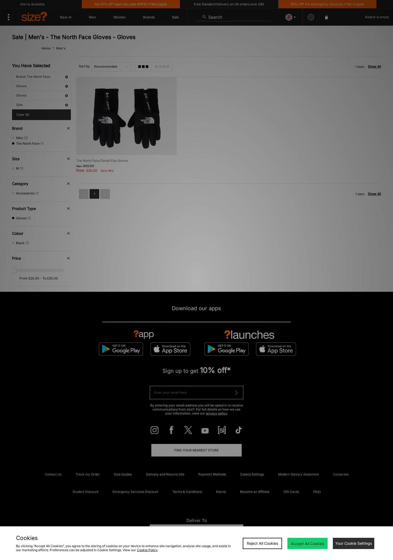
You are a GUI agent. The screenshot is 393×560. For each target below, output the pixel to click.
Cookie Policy (147, 550)
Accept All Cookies (307, 543)
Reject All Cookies (262, 543)
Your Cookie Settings (353, 543)
